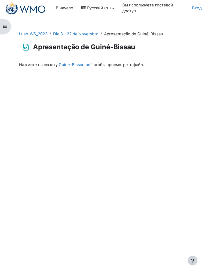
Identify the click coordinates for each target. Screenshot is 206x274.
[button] (98, 8)
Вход (197, 8)
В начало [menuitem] (64, 8)
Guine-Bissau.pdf (75, 64)
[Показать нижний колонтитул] (192, 260)
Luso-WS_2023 (33, 34)
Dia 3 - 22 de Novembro (75, 34)
